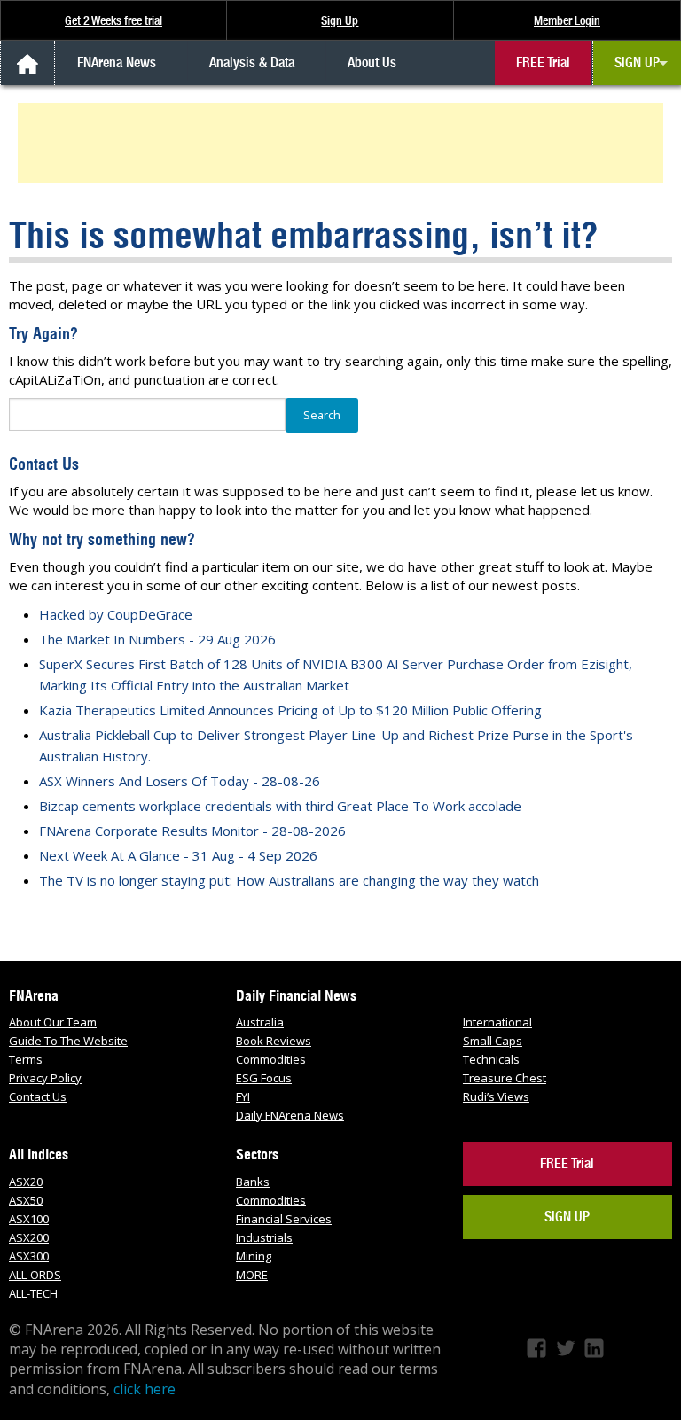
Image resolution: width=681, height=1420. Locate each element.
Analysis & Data (251, 62)
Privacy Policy (45, 1078)
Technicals (491, 1059)
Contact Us (38, 1096)
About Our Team (53, 1022)
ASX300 (29, 1256)
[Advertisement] (343, 143)
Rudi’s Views (496, 1096)
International (497, 1022)
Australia (260, 1022)
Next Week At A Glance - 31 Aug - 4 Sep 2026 (178, 855)
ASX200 (29, 1237)
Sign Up (339, 20)
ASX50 (26, 1200)
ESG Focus (264, 1078)
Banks (253, 1182)
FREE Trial (543, 62)
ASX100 (29, 1219)
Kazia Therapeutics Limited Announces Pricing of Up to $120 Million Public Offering (290, 710)
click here (145, 1389)
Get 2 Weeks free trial (113, 20)
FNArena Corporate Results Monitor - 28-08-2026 (192, 830)
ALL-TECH (33, 1293)
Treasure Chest (504, 1078)
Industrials (264, 1237)
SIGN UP (637, 62)
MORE (252, 1275)
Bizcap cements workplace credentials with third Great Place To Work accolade (280, 806)
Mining (253, 1256)
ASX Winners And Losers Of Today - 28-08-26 (179, 781)
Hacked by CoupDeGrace (115, 614)
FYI (243, 1096)
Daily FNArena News (290, 1115)
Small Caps (492, 1041)
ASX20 (26, 1182)
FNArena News (116, 62)
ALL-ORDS (35, 1275)
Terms (26, 1059)
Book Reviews (273, 1041)
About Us (372, 62)
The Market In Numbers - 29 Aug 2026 (157, 639)
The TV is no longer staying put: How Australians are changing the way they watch (289, 880)
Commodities (271, 1059)
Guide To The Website (68, 1041)
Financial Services (284, 1219)
